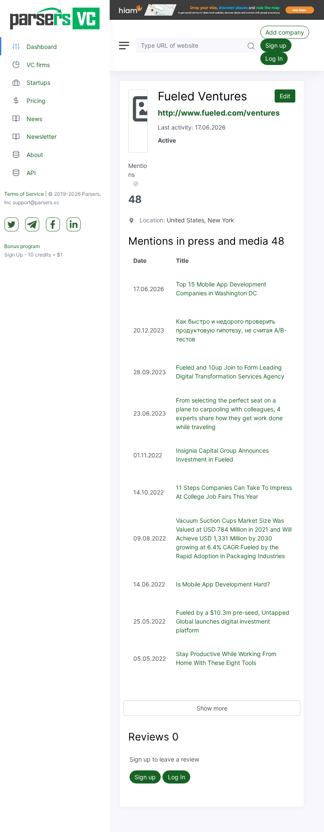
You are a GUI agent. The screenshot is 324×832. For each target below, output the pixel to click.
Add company (284, 32)
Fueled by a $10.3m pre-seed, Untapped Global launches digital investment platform (232, 621)
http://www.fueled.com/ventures (219, 112)
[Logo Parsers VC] (55, 18)
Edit (285, 96)
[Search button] (251, 45)
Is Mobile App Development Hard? (223, 584)
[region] (55, 416)
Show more (212, 708)
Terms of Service (24, 194)
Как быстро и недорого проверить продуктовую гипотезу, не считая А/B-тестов (231, 330)
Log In (274, 58)
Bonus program (22, 246)
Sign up (275, 45)
